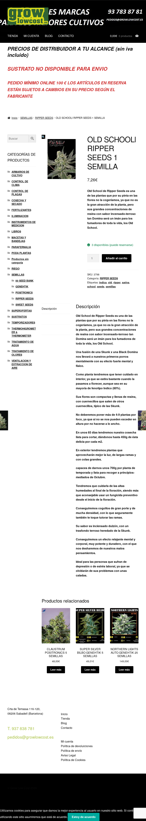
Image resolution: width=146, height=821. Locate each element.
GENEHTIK (21, 286)
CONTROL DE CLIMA (20, 183)
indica (103, 282)
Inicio (14, 118)
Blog (64, 723)
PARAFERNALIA (21, 247)
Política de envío (71, 751)
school (91, 286)
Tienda (65, 718)
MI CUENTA (31, 36)
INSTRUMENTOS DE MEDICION (24, 223)
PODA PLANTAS (21, 253)
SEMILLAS (26, 118)
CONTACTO (66, 36)
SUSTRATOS (19, 316)
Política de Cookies (73, 760)
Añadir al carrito (116, 258)
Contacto (66, 728)
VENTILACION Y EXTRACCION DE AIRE (22, 364)
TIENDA (12, 36)
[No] (104, 818)
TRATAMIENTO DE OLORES (23, 352)
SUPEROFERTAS (22, 310)
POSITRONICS (24, 292)
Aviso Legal (68, 755)
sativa (125, 282)
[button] (43, 137)
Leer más (55, 669)
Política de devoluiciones (77, 746)
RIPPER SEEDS (44, 118)
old (110, 282)
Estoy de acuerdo (84, 817)
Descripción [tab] (49, 309)
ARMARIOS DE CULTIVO (20, 173)
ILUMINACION (20, 216)
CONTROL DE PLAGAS (20, 192)
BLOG (49, 36)
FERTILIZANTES (21, 210)
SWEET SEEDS (24, 304)
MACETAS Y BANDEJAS (19, 239)
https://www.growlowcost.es (106, 236)
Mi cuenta (67, 741)
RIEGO (16, 268)
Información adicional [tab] (55, 319)
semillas (111, 286)
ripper (117, 282)
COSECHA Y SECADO (19, 202)
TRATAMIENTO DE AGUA (23, 343)
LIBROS (16, 231)
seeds (100, 286)
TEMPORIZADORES (23, 322)
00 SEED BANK (24, 280)
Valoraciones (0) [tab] (52, 329)
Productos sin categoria (20, 260)
